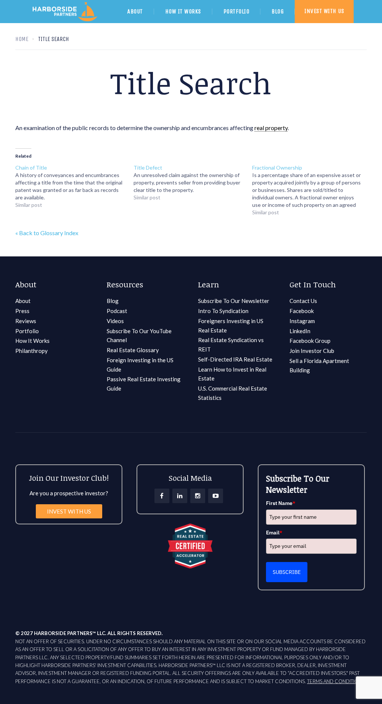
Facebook (301, 310)
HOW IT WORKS (183, 11)
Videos (115, 321)
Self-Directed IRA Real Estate (235, 359)
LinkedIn (299, 331)
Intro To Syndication (223, 310)
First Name (280, 503)
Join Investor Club (311, 350)
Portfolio (27, 331)
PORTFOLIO (236, 11)
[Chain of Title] (74, 186)
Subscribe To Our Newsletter (233, 300)
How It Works (32, 340)
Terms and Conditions (335, 681)
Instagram (302, 321)
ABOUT (135, 11)
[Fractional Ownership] (311, 190)
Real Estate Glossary (133, 350)
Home (21, 38)
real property (271, 127)
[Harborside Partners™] (72, 21)
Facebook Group (310, 340)
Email (274, 532)
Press (22, 310)
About (23, 300)
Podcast (117, 310)
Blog (113, 300)
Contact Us (303, 300)
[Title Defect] (193, 182)
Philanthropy (31, 350)
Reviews (25, 321)
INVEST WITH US (324, 11)
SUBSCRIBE (287, 572)
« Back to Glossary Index (46, 232)
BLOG (278, 11)
